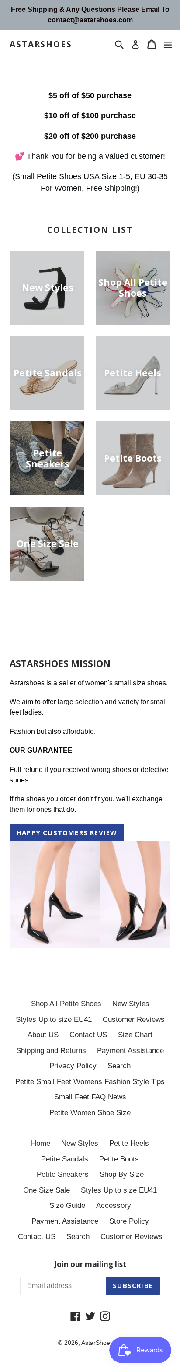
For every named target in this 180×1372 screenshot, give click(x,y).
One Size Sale (46, 1190)
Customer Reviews (134, 1019)
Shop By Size (122, 1174)
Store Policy (129, 1221)
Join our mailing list (90, 1264)
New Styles (130, 1004)
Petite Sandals (64, 1159)
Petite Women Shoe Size (90, 1113)
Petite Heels (129, 1143)
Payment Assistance (130, 1050)
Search (119, 1066)
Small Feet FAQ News (90, 1097)
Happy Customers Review (67, 832)
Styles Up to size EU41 (54, 1019)
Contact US (88, 1035)
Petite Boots (119, 1159)
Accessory (113, 1205)
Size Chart (135, 1035)
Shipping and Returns (51, 1050)
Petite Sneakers (63, 1174)
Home (40, 1143)
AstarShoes (41, 44)
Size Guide (67, 1205)
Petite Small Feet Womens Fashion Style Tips (90, 1081)
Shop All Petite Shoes (66, 1004)
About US (43, 1035)
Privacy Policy (73, 1066)
